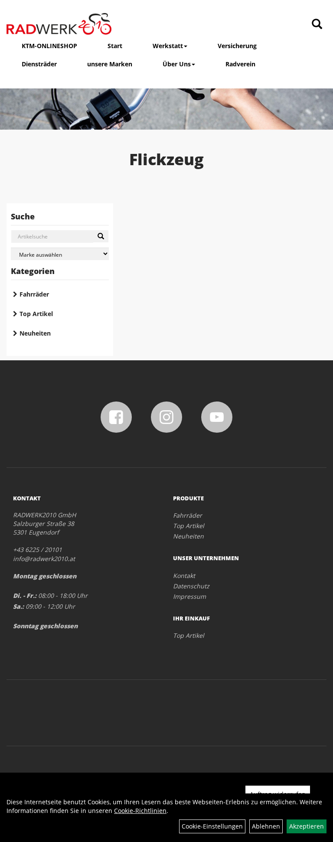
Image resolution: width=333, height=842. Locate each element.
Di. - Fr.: (24, 595)
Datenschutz (191, 586)
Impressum (189, 596)
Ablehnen (266, 826)
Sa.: (18, 606)
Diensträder (39, 64)
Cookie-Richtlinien (140, 810)
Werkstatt (168, 46)
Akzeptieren (306, 826)
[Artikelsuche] (317, 24)
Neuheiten (35, 333)
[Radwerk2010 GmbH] (59, 24)
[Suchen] (100, 236)
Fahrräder (34, 294)
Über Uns (177, 64)
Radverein (240, 64)
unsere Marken (109, 64)
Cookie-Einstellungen (212, 826)
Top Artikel (36, 314)
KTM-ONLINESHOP (49, 46)
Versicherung (237, 46)
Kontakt (184, 575)
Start (115, 46)
